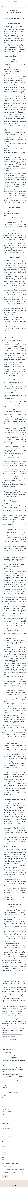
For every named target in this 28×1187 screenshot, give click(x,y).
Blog (3, 1157)
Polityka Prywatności (7, 1109)
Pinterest (4, 1144)
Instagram (5, 1139)
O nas (3, 1154)
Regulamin (5, 1107)
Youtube (4, 1146)
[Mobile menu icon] (23, 5)
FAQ (3, 1114)
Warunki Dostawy (6, 1111)
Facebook (4, 1142)
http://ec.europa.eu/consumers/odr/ (12, 1034)
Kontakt (4, 1159)
